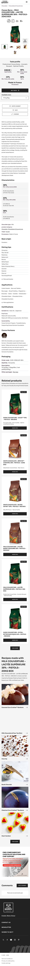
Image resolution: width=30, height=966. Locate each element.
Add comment (22, 885)
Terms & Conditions (7, 958)
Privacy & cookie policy (8, 961)
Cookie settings (6, 963)
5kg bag (15, 372)
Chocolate (4, 6)
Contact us (6, 922)
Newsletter (6, 927)
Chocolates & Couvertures (16, 6)
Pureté (8, 231)
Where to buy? (7, 932)
